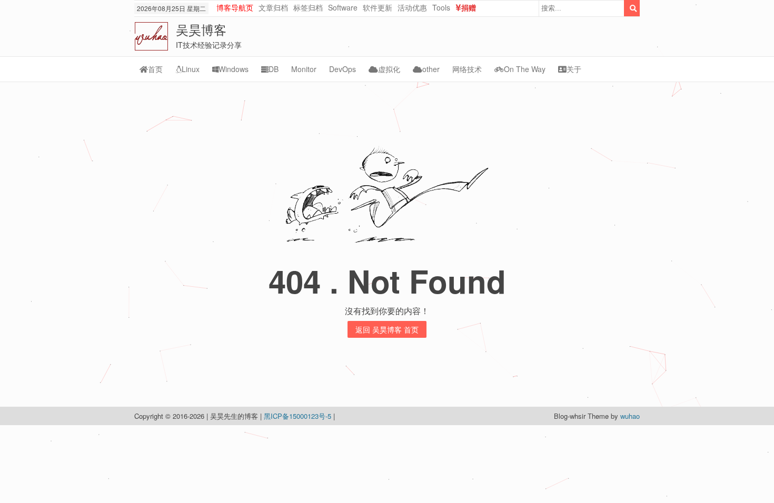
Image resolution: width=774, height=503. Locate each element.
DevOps (342, 69)
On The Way (524, 69)
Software (343, 7)
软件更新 (377, 7)
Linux (191, 69)
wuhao (630, 416)
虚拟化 (389, 69)
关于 (574, 69)
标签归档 (308, 7)
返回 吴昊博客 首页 (387, 329)
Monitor (303, 69)
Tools (441, 7)
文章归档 (273, 7)
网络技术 (467, 69)
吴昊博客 (201, 29)
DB (274, 69)
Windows (234, 69)
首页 (155, 69)
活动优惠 (412, 7)
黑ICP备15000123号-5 (298, 416)
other (431, 69)
